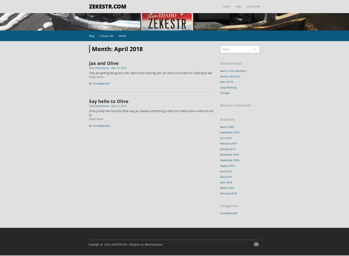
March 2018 (227, 188)
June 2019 (226, 138)
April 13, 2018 (118, 67)
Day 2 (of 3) (226, 82)
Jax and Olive (104, 63)
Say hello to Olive (109, 101)
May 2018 (225, 176)
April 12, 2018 (118, 105)
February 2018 (228, 193)
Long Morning (228, 87)
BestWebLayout (154, 244)
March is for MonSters (233, 71)
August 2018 (227, 165)
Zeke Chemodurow (99, 67)
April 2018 (226, 182)
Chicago (224, 93)
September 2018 (229, 160)
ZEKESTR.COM (107, 6)
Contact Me (253, 6)
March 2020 (227, 127)
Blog (238, 6)
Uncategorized (101, 83)
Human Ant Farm (230, 76)
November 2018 (229, 154)
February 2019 (228, 143)
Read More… (97, 77)
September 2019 (229, 132)
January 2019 (227, 149)
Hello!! (226, 6)
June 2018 (226, 171)
